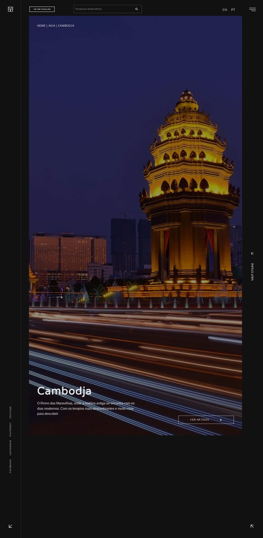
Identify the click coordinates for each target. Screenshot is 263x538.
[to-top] (252, 526)
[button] (252, 9)
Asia (51, 25)
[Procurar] (137, 9)
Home (41, 25)
